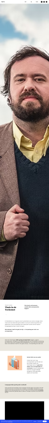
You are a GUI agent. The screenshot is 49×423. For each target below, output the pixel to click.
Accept (44, 421)
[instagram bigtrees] (44, 2)
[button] (25, 1)
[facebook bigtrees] (46, 2)
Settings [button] (35, 421)
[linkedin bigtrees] (41, 2)
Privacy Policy (10, 421)
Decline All (39, 421)
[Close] (47, 421)
